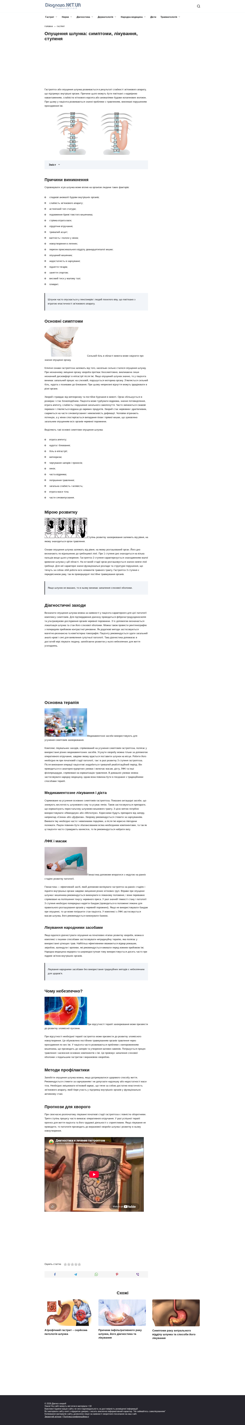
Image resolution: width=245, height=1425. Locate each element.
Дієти (153, 17)
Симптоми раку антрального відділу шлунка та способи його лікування (174, 1334)
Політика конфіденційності (76, 1416)
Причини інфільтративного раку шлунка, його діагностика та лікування (120, 1334)
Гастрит (49, 17)
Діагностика (83, 17)
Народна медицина (132, 17)
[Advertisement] (96, 64)
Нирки (65, 17)
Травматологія (168, 17)
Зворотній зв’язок (53, 1416)
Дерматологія (105, 17)
